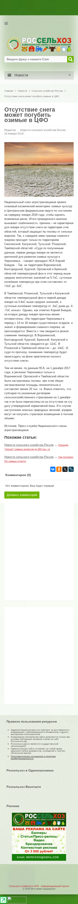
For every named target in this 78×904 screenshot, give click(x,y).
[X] (65, 469)
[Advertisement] (34, 553)
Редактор (10, 130)
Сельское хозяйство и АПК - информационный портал (39, 886)
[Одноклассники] (59, 469)
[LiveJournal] (71, 469)
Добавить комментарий (22, 495)
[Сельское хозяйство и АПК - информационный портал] (39, 44)
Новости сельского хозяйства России (43, 130)
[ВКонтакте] (52, 469)
